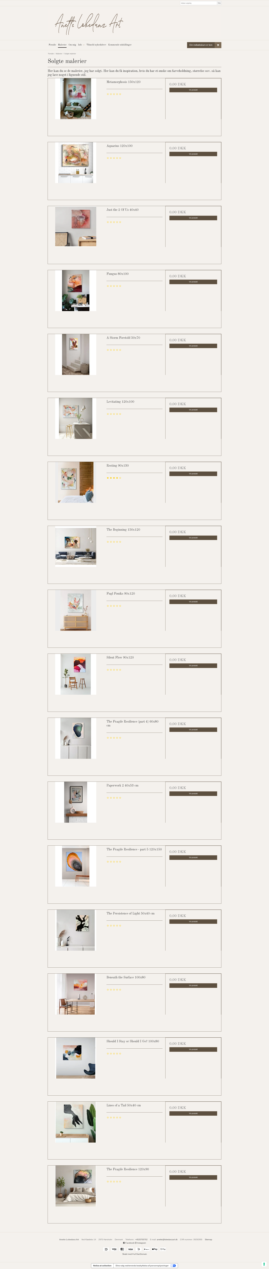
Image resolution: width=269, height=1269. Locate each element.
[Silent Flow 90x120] (76, 682)
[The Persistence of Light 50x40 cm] (76, 937)
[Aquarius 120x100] (76, 170)
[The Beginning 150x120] (76, 554)
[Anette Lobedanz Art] (134, 23)
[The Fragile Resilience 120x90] (76, 1193)
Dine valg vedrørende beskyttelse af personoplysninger (142, 1265)
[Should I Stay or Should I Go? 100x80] (76, 1065)
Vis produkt (193, 90)
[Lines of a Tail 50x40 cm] (76, 1129)
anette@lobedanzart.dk (167, 1239)
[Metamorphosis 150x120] (76, 106)
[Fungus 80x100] (76, 298)
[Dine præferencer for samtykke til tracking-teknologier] (264, 1264)
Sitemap (208, 1239)
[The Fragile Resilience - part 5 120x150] (76, 873)
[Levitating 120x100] (76, 426)
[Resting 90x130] (76, 490)
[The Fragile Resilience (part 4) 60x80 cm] (76, 746)
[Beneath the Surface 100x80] (76, 1001)
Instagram (141, 1243)
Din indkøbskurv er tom (200, 45)
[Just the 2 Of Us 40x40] (76, 234)
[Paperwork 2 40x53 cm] (76, 810)
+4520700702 (141, 1239)
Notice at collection (102, 1265)
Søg (219, 3)
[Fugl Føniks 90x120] (76, 618)
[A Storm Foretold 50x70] (76, 362)
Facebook (129, 1243)
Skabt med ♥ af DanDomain (134, 1254)
